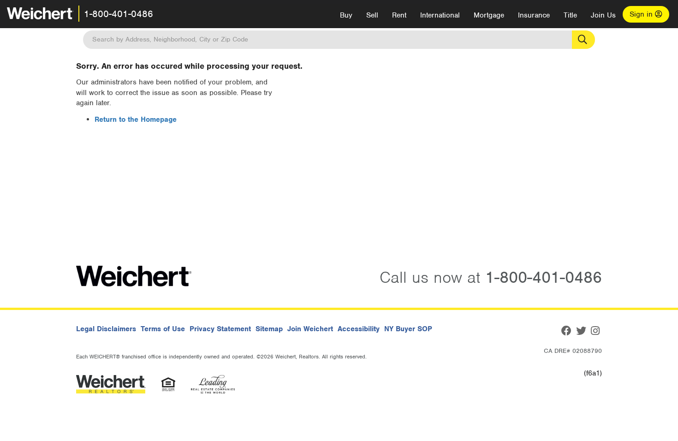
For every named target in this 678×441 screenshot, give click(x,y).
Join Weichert (310, 329)
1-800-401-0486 (118, 14)
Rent (399, 15)
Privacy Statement (220, 329)
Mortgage (489, 15)
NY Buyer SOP (408, 329)
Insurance (534, 15)
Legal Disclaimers (106, 329)
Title (570, 15)
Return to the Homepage (136, 119)
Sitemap (269, 329)
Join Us (603, 15)
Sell (372, 15)
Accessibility (359, 329)
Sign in (642, 14)
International (440, 15)
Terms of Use (163, 329)
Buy (346, 15)
